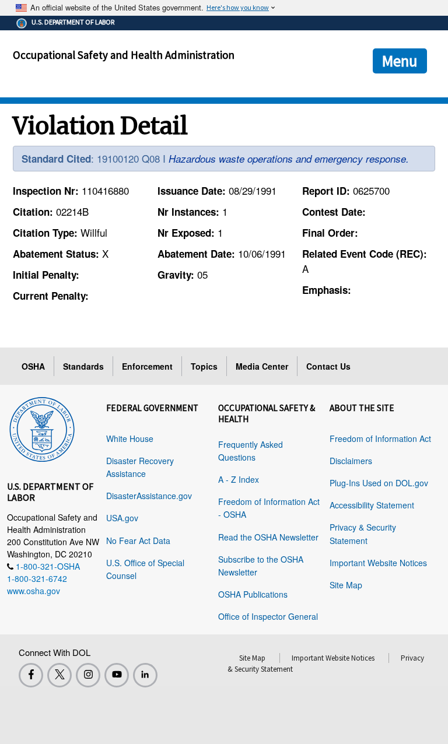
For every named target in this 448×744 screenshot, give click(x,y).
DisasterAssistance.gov (149, 495)
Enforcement (147, 366)
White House (129, 438)
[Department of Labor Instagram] (88, 675)
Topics (204, 366)
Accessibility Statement (372, 505)
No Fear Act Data (138, 540)
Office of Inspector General (268, 616)
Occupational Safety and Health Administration (124, 55)
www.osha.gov (33, 590)
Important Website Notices (378, 562)
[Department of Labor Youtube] (116, 675)
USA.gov (122, 518)
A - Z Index (238, 479)
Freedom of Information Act (380, 438)
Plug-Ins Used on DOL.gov (379, 483)
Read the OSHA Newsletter (268, 537)
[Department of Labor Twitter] (59, 675)
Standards (83, 366)
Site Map (346, 585)
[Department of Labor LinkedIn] (145, 675)
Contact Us (328, 366)
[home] (42, 427)
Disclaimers (351, 460)
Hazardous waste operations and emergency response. (289, 159)
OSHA (33, 366)
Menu (400, 61)
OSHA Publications (253, 594)
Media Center (262, 366)
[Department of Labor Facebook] (31, 675)
